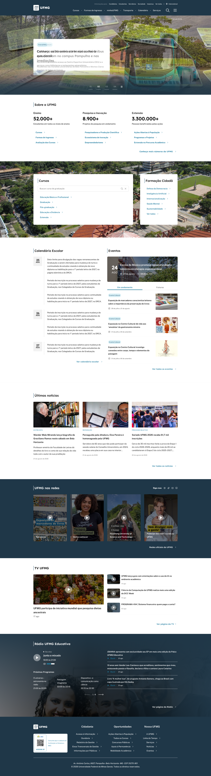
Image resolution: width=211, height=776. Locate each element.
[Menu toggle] (175, 10)
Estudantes (123, 4)
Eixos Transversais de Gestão (85, 746)
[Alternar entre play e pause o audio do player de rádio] (37, 657)
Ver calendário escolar (87, 361)
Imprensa (150, 4)
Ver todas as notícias (162, 466)
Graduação (45, 202)
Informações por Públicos (85, 751)
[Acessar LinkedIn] (176, 488)
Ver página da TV (166, 624)
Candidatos (113, 4)
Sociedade (141, 4)
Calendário (143, 10)
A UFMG (150, 734)
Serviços (157, 10)
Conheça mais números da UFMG (156, 151)
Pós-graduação (47, 207)
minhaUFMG (112, 10)
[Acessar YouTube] (172, 488)
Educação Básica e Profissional (54, 197)
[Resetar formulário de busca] (125, 189)
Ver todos (158, 4)
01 (91, 86)
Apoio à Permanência (120, 746)
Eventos (150, 751)
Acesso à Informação (85, 734)
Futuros (160, 287)
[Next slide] (101, 694)
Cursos (76, 10)
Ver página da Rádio (162, 707)
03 (106, 86)
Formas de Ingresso (93, 10)
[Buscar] (122, 189)
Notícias (150, 746)
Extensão (44, 217)
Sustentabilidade (155, 209)
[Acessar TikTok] (168, 488)
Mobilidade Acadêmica (120, 751)
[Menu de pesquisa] (167, 10)
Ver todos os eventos (162, 369)
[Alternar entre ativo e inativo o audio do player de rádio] (44, 664)
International (173, 4)
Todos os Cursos (121, 738)
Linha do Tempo (150, 738)
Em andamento (124, 287)
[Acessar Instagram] (165, 488)
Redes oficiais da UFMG (161, 547)
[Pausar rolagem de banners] (121, 87)
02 (98, 86)
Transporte (128, 10)
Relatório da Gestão (86, 742)
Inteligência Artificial (156, 193)
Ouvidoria (85, 738)
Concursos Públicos (121, 742)
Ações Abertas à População (120, 734)
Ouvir (112, 658)
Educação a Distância (50, 212)
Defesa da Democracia (157, 188)
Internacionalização (156, 199)
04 (115, 86)
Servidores (132, 4)
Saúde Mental (153, 204)
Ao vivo (48, 652)
